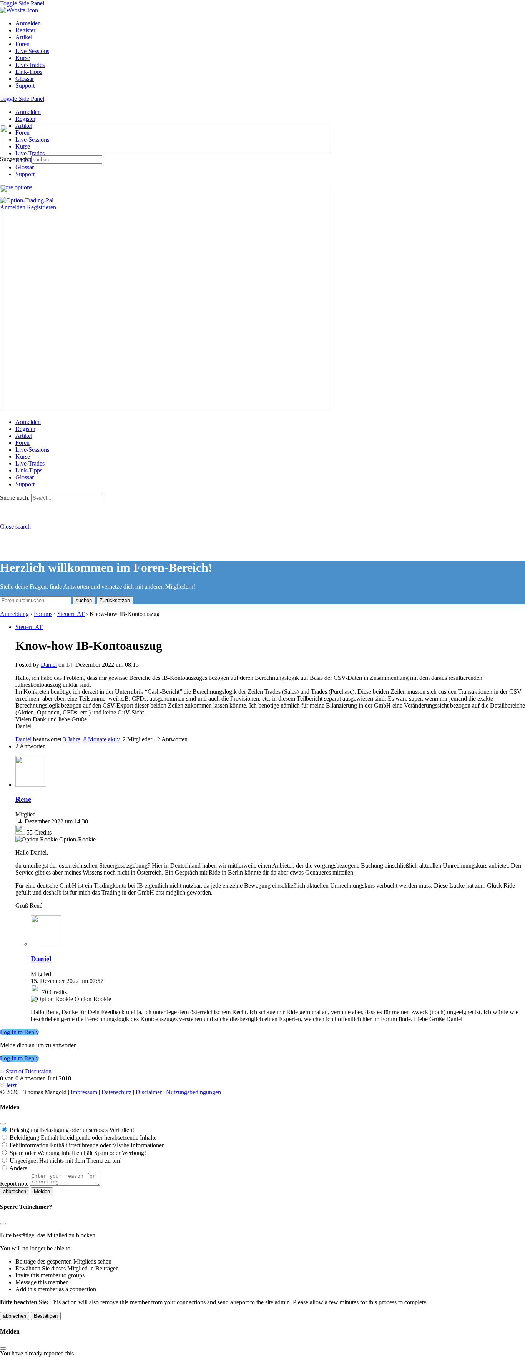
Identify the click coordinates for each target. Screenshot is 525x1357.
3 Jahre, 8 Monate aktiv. (92, 739)
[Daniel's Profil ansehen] (46, 944)
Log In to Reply (19, 1032)
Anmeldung (14, 614)
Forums (43, 614)
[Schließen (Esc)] (3, 1124)
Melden (42, 1191)
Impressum (84, 1092)
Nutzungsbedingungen (193, 1092)
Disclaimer (149, 1092)
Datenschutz (116, 1092)
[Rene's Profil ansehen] (30, 784)
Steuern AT (71, 614)
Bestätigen (46, 1316)
